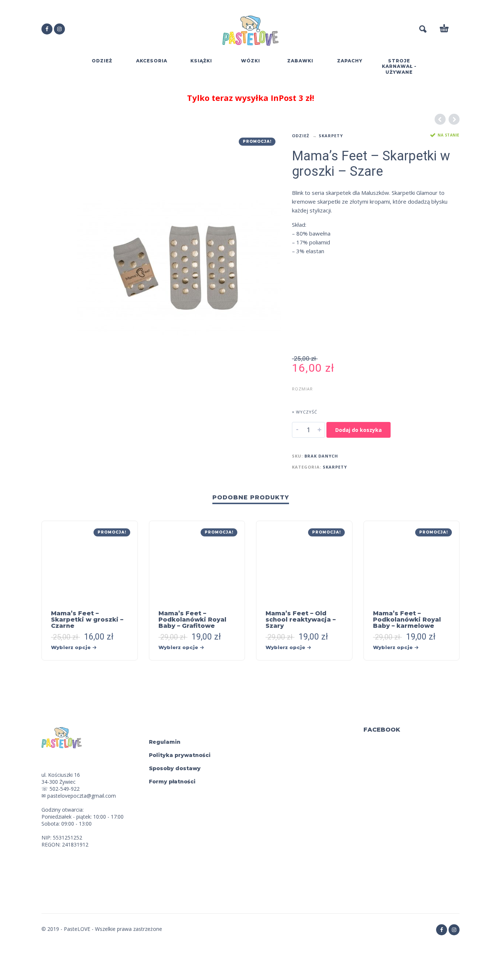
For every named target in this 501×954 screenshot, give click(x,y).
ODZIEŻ (300, 135)
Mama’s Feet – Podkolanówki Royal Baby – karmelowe (407, 619)
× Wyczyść (304, 412)
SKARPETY (331, 135)
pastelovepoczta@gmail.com (81, 795)
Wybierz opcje (71, 647)
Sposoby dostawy (175, 768)
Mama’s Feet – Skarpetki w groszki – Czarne (87, 619)
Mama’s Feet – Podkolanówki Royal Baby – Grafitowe (192, 619)
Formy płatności (172, 781)
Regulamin (164, 742)
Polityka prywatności (180, 755)
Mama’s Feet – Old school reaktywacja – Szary (301, 619)
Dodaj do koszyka (358, 429)
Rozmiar (302, 389)
